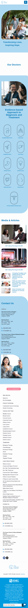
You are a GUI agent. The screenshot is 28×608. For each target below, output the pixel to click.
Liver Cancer (20, 154)
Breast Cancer (21, 187)
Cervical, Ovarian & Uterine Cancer (14, 205)
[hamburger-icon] (25, 2)
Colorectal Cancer (7, 187)
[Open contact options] (25, 605)
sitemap (23, 574)
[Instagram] (7, 558)
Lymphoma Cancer (7, 154)
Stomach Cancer (7, 170)
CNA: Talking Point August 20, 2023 (14, 245)
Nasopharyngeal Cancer (7, 137)
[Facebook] (4, 558)
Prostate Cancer (20, 170)
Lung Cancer (20, 137)
